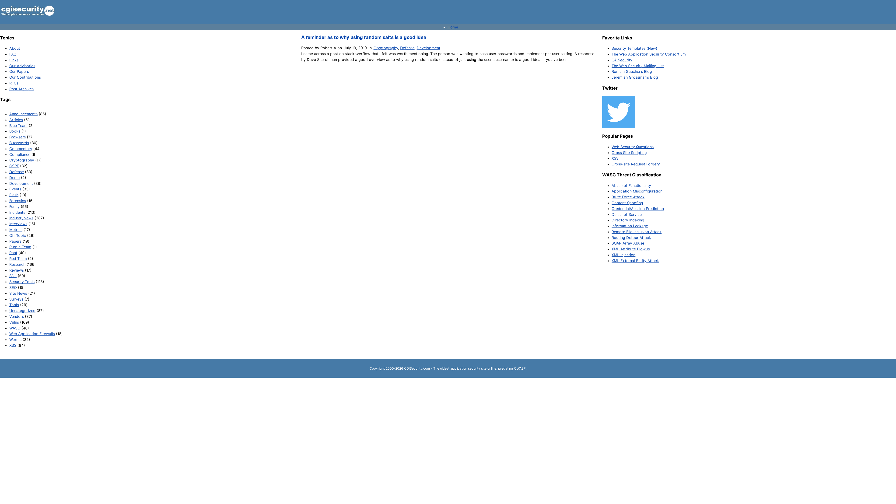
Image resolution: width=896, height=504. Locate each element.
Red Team (18, 258)
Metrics (15, 229)
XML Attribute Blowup (631, 249)
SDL (13, 275)
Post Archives (21, 89)
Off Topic (17, 235)
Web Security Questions (633, 146)
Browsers (17, 137)
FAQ (12, 54)
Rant (13, 252)
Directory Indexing (628, 220)
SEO (13, 287)
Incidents (17, 212)
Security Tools (22, 281)
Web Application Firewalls (32, 333)
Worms (15, 339)
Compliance (19, 154)
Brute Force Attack (628, 197)
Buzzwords (19, 142)
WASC (14, 328)
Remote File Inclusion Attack (637, 231)
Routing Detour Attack (631, 237)
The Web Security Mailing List (638, 65)
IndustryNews (21, 218)
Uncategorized (22, 310)
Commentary (20, 148)
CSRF (14, 166)
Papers (15, 241)
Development (21, 183)
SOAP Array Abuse (628, 243)
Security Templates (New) (634, 48)
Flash (13, 194)
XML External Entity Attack (635, 260)
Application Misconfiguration (637, 191)
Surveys (16, 299)
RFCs (13, 83)
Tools (14, 304)
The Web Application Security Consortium (649, 54)
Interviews (18, 223)
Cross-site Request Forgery (636, 164)
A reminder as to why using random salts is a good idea (363, 37)
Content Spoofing (627, 202)
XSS (12, 345)
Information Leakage (630, 226)
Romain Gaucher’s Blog (632, 71)
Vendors (16, 316)
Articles (16, 119)
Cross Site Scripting (629, 152)
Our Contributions (25, 77)
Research (17, 264)
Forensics (17, 200)
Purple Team (20, 247)
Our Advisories (22, 65)
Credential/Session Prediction (638, 208)
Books (14, 131)
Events (15, 189)
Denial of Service (627, 214)
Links (13, 60)
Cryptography (21, 160)
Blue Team (18, 125)
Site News (18, 293)
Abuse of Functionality (631, 185)
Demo (14, 177)
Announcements (23, 114)
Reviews (16, 270)
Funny (14, 206)
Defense (16, 171)
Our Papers (19, 71)
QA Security (622, 60)
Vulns (14, 322)
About (14, 48)
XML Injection (623, 254)
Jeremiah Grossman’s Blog (635, 77)
